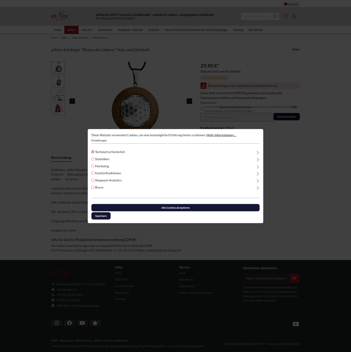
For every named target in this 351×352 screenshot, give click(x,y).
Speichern (101, 215)
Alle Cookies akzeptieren (175, 207)
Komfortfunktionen (108, 173)
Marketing (102, 166)
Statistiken (102, 159)
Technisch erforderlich (110, 152)
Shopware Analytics (108, 180)
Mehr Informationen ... (221, 135)
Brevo (99, 187)
